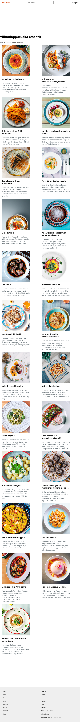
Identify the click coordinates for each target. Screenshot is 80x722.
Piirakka (43, 691)
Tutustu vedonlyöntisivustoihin (51, 717)
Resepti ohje (5, 3)
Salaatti (5, 711)
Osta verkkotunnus (47, 711)
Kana (5, 698)
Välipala (43, 701)
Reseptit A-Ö (45, 707)
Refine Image (45, 714)
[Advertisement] (40, 20)
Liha (4, 695)
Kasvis (5, 707)
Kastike (5, 704)
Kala (4, 701)
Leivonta (43, 695)
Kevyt (42, 704)
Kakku (5, 714)
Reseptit (75, 3)
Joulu (42, 698)
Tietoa (5, 691)
